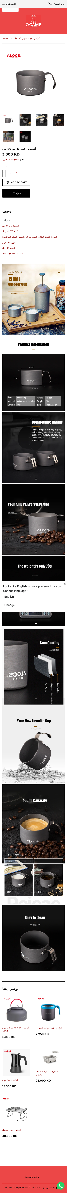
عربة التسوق (59, 4)
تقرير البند (6, 220)
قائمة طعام (11, 4)
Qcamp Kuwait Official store (26, 1187)
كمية (4, 167)
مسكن (5, 38)
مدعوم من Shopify (51, 1187)
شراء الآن (16, 193)
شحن (22, 159)
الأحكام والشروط (32, 1177)
